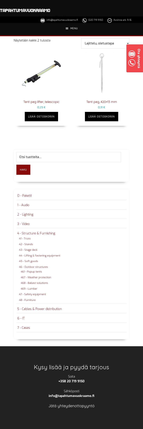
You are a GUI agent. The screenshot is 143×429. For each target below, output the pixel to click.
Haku (23, 169)
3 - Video (23, 224)
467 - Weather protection (36, 277)
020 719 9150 (95, 19)
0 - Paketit (24, 196)
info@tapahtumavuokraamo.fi (62, 19)
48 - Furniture (27, 300)
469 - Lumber (29, 288)
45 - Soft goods (28, 261)
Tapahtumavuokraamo (25, 10)
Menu (74, 28)
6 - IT (21, 318)
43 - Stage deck (28, 250)
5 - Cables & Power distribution (39, 309)
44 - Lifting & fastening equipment (39, 255)
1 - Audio (23, 205)
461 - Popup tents (31, 271)
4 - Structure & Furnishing (36, 233)
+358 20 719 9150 (71, 381)
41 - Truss (25, 238)
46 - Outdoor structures (33, 267)
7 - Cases (23, 328)
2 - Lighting (25, 214)
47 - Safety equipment (32, 294)
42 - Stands (26, 244)
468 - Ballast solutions (34, 283)
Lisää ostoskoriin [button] (41, 116)
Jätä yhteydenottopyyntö (71, 405)
